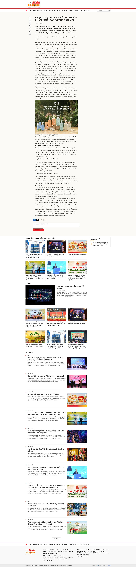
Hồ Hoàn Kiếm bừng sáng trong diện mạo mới (71, 287)
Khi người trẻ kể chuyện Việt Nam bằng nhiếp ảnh (46, 376)
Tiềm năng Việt (37, 10)
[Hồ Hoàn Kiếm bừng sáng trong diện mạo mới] (40, 295)
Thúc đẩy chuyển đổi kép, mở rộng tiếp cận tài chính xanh (55, 254)
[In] (44, 220)
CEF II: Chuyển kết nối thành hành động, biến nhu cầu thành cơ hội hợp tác (56, 276)
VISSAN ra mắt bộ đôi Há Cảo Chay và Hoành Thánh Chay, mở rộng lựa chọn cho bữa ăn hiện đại (76, 277)
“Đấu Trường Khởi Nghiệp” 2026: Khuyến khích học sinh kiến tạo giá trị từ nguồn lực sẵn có (77, 347)
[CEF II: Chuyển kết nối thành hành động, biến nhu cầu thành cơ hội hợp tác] (56, 267)
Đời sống (64, 10)
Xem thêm (56, 538)
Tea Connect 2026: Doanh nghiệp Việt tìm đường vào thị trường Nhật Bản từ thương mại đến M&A (35, 277)
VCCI (30, 10)
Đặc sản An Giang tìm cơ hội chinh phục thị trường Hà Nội (34, 345)
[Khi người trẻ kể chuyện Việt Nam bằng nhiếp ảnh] (77, 381)
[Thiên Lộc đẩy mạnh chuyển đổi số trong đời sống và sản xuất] (77, 509)
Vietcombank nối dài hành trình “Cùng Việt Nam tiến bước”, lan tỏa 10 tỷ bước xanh (46, 523)
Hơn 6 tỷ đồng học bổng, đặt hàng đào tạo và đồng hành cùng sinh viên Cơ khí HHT (46, 359)
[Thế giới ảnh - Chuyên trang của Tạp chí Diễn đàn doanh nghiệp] (34, 4)
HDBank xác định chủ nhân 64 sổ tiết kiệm (77, 254)
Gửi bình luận (38, 229)
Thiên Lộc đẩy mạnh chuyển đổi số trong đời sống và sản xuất (46, 505)
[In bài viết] (30, 34)
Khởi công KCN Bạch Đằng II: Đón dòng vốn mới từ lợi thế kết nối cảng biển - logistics (56, 323)
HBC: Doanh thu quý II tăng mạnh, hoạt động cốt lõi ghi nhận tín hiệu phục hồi (34, 255)
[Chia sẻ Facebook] (30, 25)
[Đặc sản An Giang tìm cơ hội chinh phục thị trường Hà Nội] (35, 336)
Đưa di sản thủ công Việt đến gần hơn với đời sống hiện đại (46, 450)
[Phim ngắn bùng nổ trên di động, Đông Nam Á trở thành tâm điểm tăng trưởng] (77, 436)
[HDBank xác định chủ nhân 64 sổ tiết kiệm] (77, 246)
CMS (99, 565)
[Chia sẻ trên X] (30, 28)
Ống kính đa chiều (85, 10)
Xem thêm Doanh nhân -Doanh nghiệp (40, 238)
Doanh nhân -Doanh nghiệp (52, 10)
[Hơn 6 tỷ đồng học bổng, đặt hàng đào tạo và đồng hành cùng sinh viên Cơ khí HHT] (77, 363)
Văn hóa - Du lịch (73, 10)
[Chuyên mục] (26, 4)
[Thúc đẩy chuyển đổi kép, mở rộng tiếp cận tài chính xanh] (56, 246)
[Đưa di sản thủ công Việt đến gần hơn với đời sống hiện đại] (77, 454)
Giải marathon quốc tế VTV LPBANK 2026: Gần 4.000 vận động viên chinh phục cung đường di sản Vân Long (34, 324)
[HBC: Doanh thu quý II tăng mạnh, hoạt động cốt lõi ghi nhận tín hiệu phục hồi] (35, 246)
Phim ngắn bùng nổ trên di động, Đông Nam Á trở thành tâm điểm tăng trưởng (46, 432)
